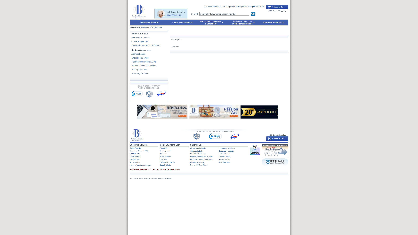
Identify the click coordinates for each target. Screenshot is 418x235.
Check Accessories (139, 41)
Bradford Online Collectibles (143, 66)
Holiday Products (139, 70)
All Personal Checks (140, 37)
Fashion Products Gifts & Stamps (145, 45)
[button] (137, 93)
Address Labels (138, 54)
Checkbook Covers (139, 58)
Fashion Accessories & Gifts (143, 62)
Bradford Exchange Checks (151, 27)
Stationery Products (140, 73)
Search (194, 14)
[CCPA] (160, 170)
